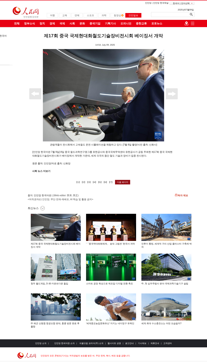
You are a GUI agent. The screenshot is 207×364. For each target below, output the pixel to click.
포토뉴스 (156, 23)
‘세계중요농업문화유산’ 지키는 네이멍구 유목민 (110, 323)
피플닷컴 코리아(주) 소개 (91, 343)
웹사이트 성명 (114, 343)
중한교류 (141, 23)
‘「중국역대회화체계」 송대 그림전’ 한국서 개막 (110, 243)
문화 (82, 23)
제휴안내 (155, 343)
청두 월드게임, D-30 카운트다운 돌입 (49, 283)
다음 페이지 (122, 182)
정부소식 (29, 23)
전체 (17, 23)
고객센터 (167, 343)
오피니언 (125, 23)
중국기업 (95, 23)
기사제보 (142, 343)
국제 (62, 23)
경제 (52, 23)
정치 (42, 23)
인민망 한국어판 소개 (64, 343)
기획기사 (110, 23)
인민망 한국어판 (42, 195)
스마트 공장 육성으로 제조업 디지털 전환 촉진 (109, 283)
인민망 (148, 3)
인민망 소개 (40, 343)
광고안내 (129, 343)
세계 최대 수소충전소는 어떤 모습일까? (161, 323)
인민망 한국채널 (161, 3)
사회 (72, 23)
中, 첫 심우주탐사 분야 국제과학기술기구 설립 (164, 283)
